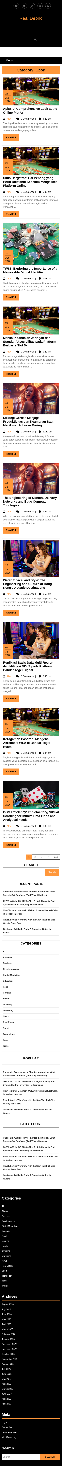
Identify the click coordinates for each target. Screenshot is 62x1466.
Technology (9, 1034)
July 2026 (6, 1309)
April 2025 (6, 1384)
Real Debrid (31, 18)
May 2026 (6, 1319)
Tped (5, 1040)
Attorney (7, 957)
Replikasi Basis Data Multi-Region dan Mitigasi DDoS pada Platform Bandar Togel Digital (28, 666)
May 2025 (6, 1379)
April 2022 (6, 1399)
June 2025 (7, 1374)
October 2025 (8, 1354)
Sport (6, 1028)
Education (8, 981)
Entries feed (7, 1427)
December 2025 (9, 1344)
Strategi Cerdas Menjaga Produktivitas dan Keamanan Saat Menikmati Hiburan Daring (28, 421)
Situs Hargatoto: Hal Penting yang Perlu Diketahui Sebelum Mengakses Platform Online (30, 181)
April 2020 (6, 1403)
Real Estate (8, 1022)
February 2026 (8, 1334)
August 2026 (8, 1304)
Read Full (12, 138)
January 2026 (8, 1339)
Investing (7, 1004)
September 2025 (9, 1359)
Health (6, 998)
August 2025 (8, 1364)
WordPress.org (9, 1437)
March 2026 (7, 1329)
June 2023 (7, 1394)
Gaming (7, 992)
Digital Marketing (11, 975)
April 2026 (6, 1324)
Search (31, 865)
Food (5, 987)
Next (55, 857)
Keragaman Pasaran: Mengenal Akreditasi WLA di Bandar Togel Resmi (26, 742)
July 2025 (6, 1369)
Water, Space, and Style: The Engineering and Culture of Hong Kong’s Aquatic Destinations (27, 584)
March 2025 (7, 1389)
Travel (6, 1046)
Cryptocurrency (11, 969)
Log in (4, 1422)
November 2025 (9, 1349)
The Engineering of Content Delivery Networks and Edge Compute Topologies (30, 501)
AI (4, 951)
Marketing (8, 1010)
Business (7, 963)
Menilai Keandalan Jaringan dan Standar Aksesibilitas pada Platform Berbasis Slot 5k (29, 341)
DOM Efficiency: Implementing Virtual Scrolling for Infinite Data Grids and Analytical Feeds (31, 816)
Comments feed (9, 1432)
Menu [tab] (9, 60)
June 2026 (7, 1314)
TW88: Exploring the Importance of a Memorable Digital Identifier (30, 270)
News (6, 1016)
